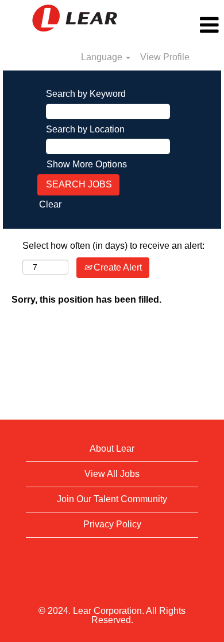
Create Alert (116, 267)
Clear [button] (50, 204)
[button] (186, 25)
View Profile (165, 57)
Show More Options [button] (87, 164)
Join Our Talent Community (112, 499)
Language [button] (103, 57)
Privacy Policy (112, 524)
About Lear (112, 448)
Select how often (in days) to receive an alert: (113, 245)
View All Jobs (112, 474)
